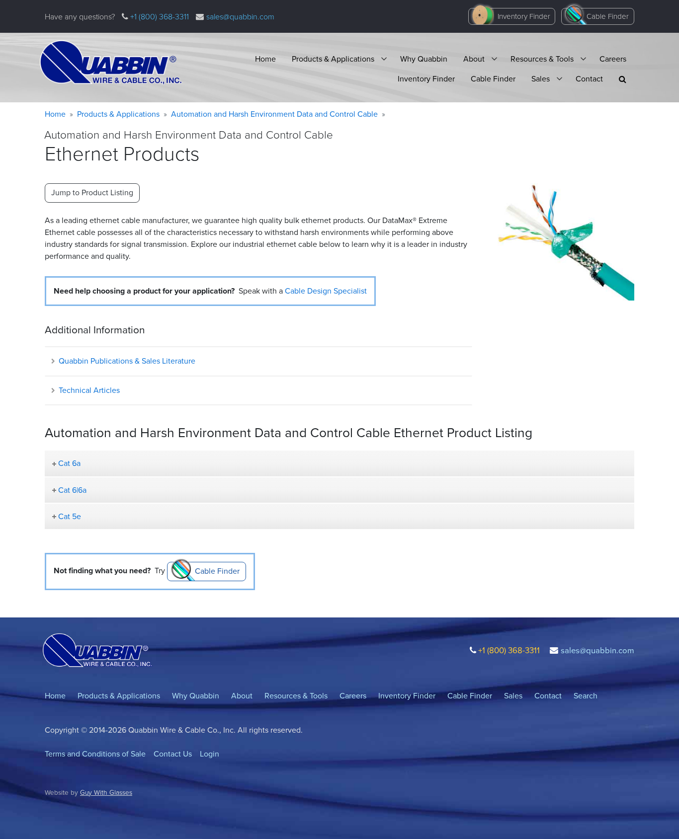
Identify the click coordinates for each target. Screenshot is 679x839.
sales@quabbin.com (240, 16)
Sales (540, 78)
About (474, 59)
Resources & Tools (542, 59)
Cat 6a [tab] (69, 463)
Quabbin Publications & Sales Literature (126, 361)
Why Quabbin (423, 59)
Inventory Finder (524, 16)
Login (209, 754)
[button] (622, 79)
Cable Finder (608, 16)
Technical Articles (88, 390)
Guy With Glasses (106, 792)
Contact (589, 78)
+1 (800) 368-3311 (158, 16)
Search (585, 695)
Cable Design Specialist (326, 291)
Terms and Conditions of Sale (95, 754)
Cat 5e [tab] (69, 516)
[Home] (111, 62)
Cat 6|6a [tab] (72, 490)
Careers (612, 59)
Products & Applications (333, 59)
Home (265, 59)
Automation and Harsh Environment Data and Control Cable (274, 114)
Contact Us (173, 754)
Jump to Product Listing (92, 192)
